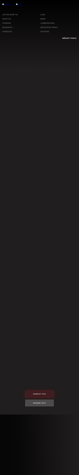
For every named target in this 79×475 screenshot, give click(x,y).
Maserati (7, 27)
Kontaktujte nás (15, 465)
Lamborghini (47, 23)
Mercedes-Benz (49, 27)
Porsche (7, 32)
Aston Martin (10, 15)
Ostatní (44, 32)
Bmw (42, 19)
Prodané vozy (39, 403)
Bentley (7, 19)
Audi (42, 15)
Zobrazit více (39, 394)
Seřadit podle (69, 38)
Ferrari (6, 23)
